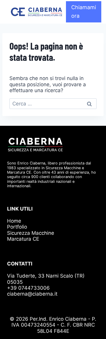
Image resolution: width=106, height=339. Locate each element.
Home (14, 221)
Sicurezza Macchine (30, 233)
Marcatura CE (23, 239)
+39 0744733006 (28, 288)
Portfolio (17, 227)
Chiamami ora (83, 11)
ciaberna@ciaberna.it (32, 294)
